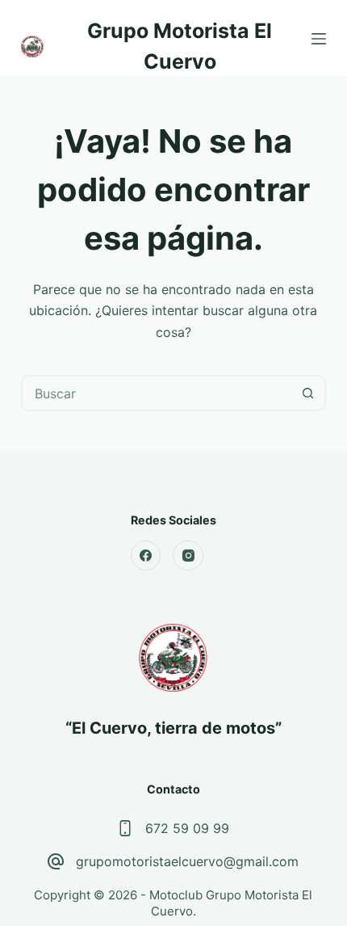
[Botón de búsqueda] (307, 393)
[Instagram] (188, 556)
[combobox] (157, 393)
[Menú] (318, 39)
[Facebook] (146, 556)
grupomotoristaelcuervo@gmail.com (187, 861)
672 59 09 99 (187, 828)
